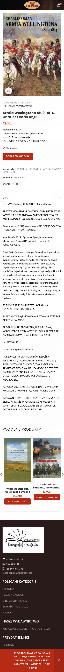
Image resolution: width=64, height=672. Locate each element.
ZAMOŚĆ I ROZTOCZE (15, 606)
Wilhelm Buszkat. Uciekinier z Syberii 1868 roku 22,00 (17, 492)
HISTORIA (25, 102)
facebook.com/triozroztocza (17, 572)
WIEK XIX (9, 172)
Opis (5, 197)
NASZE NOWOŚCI (13, 594)
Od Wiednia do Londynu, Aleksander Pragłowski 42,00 (47, 487)
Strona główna (10, 102)
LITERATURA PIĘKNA (15, 600)
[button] (17, 501)
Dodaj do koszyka (18, 156)
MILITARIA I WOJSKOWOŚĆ (18, 105)
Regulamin (8, 644)
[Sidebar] (4, 206)
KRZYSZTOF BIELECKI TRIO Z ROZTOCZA (27, 628)
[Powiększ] (8, 90)
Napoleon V (20, 177)
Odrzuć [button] (59, 660)
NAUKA (7, 612)
